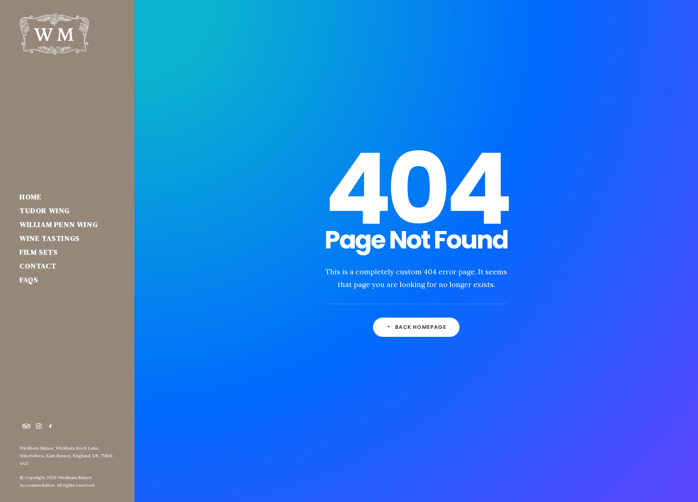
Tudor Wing (45, 211)
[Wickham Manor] (67, 34)
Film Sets (39, 252)
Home (30, 197)
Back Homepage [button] (420, 327)
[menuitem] (67, 197)
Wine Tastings (50, 238)
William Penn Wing (59, 224)
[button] (26, 426)
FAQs (29, 280)
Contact (38, 266)
